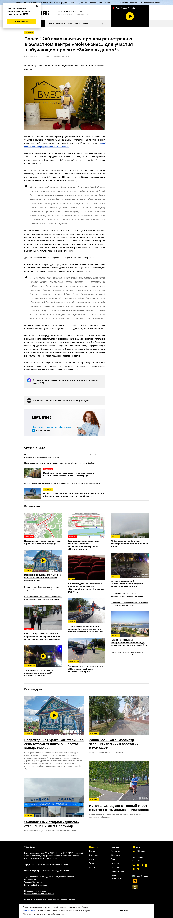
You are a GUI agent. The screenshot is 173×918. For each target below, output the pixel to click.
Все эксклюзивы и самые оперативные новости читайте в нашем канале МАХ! (65, 381)
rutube (133, 869)
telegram (142, 865)
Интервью (93, 855)
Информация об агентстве (35, 891)
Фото (91, 859)
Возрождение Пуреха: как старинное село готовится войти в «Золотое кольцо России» (54, 741)
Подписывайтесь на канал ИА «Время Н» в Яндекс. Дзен (60, 400)
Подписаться (21, 21)
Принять (124, 910)
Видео (92, 867)
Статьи (92, 851)
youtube (138, 865)
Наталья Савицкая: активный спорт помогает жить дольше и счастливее (119, 805)
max (138, 869)
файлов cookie (29, 910)
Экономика (29, 32)
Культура (115, 863)
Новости (93, 847)
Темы (91, 863)
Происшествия (117, 871)
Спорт (113, 859)
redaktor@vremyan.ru (38, 885)
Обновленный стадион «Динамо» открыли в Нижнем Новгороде (51, 821)
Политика (115, 847)
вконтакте (133, 865)
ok (146, 865)
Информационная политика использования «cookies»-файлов (49, 900)
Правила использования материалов (39, 894)
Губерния (115, 867)
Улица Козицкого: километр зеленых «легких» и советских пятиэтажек (113, 741)
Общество (115, 855)
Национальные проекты (59, 56)
